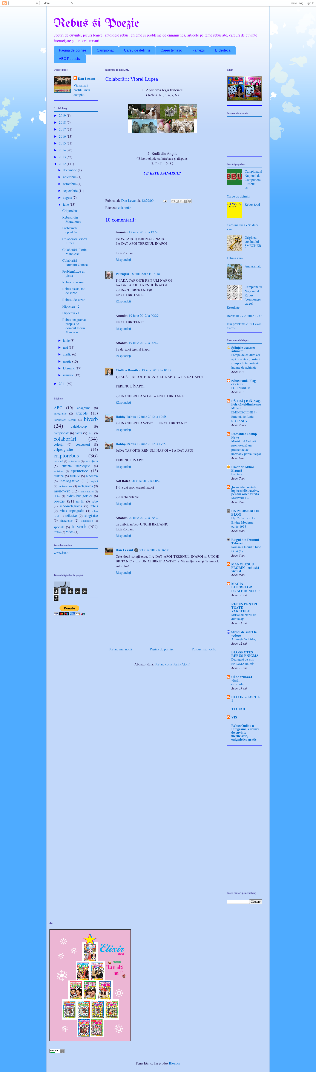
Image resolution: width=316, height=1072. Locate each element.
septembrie (70, 190)
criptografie (63, 449)
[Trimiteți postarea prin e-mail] (164, 200)
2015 (63, 143)
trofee (57, 532)
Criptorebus (70, 210)
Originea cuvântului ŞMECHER (253, 241)
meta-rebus (65, 486)
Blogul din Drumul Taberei (245, 541)
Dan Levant (124, 549)
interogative (69, 480)
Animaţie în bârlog (243, 639)
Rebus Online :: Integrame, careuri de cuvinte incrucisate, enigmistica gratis (245, 732)
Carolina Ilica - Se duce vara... (243, 227)
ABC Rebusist (70, 59)
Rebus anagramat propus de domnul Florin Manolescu (74, 325)
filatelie (75, 476)
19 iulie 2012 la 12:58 (152, 416)
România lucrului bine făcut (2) (246, 549)
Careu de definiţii (238, 196)
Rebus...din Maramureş (71, 219)
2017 (63, 129)
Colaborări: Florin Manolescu (74, 251)
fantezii (59, 476)
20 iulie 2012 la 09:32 (143, 517)
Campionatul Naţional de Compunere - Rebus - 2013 (253, 179)
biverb (91, 418)
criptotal (58, 461)
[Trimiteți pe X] (181, 201)
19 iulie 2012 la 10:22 (156, 370)
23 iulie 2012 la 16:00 (154, 550)
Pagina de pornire (72, 50)
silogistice (91, 515)
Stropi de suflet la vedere (244, 633)
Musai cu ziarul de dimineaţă (243, 616)
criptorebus (66, 455)
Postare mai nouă (120, 649)
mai (66, 347)
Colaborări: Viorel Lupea (74, 241)
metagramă (85, 486)
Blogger (174, 1063)
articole (81, 413)
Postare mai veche (204, 649)
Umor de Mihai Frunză (242, 468)
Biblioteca (222, 50)
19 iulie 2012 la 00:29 (143, 315)
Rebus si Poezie (96, 23)
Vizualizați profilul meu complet (82, 90)
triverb (79, 526)
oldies (57, 496)
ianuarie (69, 375)
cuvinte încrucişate (76, 465)
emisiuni (58, 471)
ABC (58, 407)
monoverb (62, 490)
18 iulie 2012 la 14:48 (145, 273)
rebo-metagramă (71, 506)
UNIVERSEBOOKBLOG (245, 512)
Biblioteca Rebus (65, 420)
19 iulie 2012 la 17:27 (152, 444)
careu (78, 433)
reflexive (71, 515)
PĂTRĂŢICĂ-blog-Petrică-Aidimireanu (246, 402)
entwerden (238, 684)
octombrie (70, 183)
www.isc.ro (61, 552)
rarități (80, 501)
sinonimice (87, 520)
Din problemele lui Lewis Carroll (244, 326)
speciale (59, 527)
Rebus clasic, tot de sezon (73, 290)
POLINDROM (240, 388)
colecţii (58, 444)
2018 (63, 122)
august (68, 197)
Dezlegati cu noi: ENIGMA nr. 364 (243, 661)
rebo (95, 501)
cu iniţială (91, 461)
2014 (63, 150)
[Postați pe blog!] (177, 201)
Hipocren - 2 (71, 306)
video (70, 531)
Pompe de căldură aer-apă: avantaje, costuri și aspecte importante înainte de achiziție (246, 360)
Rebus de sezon (73, 282)
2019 (63, 115)
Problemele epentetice (70, 230)
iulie (66, 204)
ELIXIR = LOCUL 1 (245, 698)
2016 (63, 136)
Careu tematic (171, 50)
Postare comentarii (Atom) (172, 664)
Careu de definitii (137, 50)
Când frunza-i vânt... (241, 678)
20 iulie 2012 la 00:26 (146, 480)
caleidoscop (79, 426)
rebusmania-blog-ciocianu (244, 382)
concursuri (83, 444)
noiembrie (70, 177)
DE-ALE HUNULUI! (245, 591)
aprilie (67, 354)
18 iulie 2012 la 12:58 (143, 232)
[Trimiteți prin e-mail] (173, 201)
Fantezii (198, 50)
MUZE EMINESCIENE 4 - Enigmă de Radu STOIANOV (244, 414)
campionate (61, 433)
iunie (67, 340)
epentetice (79, 470)
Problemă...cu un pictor (73, 273)
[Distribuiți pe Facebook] (185, 201)
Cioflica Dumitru (128, 369)
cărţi (90, 433)
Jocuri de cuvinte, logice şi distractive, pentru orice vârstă (245, 490)
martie (67, 361)
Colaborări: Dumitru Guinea (75, 262)
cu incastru (74, 461)
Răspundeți (123, 259)
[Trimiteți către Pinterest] (189, 201)
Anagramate (253, 266)
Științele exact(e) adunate (243, 349)
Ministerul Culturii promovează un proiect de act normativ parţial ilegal (246, 447)
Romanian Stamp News (244, 435)
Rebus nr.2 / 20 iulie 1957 (244, 315)
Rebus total (252, 204)
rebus (94, 506)
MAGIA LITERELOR (241, 585)
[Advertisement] (244, 817)
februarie (69, 368)
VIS (234, 717)
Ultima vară (235, 258)
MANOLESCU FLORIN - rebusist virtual (245, 567)
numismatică (87, 491)
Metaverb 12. (240, 497)
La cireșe (237, 474)
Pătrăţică (122, 273)
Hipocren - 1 (71, 313)
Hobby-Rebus (126, 416)
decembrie (70, 170)
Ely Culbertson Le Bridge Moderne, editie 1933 (243, 522)
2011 (63, 383)
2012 (63, 163)
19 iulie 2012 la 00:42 (143, 342)
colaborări (125, 207)
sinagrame (66, 520)
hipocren (92, 476)
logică (94, 481)
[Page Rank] (56, 1052)
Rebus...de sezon (73, 299)
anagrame (83, 407)
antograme (60, 413)
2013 (63, 157)
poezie (59, 501)
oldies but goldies (79, 495)
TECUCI (238, 708)
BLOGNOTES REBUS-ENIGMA (245, 654)
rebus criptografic (72, 510)
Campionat (105, 50)
